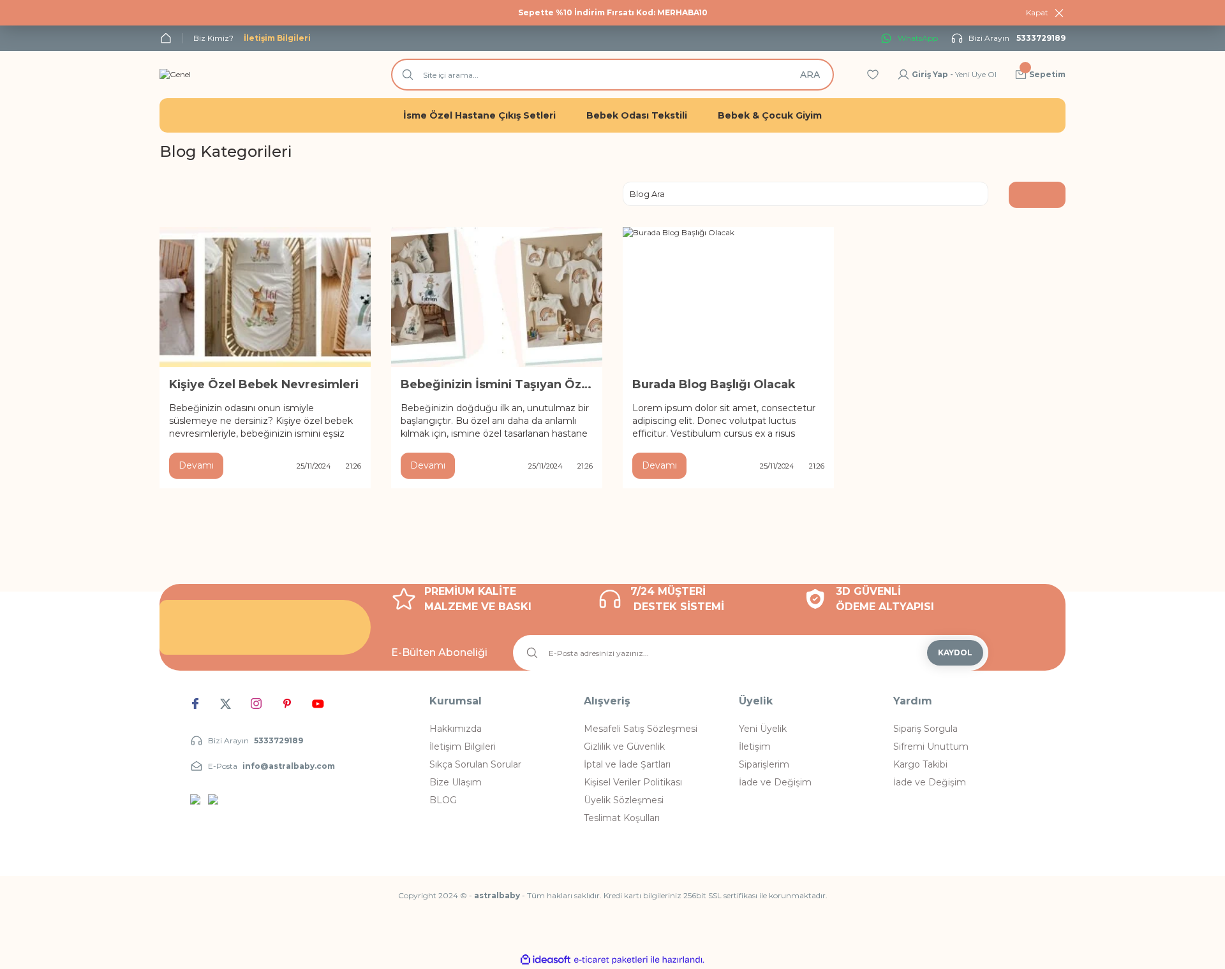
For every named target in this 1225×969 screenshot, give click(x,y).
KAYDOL (955, 652)
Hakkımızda (455, 728)
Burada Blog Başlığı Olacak (714, 384)
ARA (810, 74)
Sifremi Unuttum (931, 746)
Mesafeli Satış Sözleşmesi (640, 728)
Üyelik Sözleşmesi (624, 800)
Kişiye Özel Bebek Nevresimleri (264, 384)
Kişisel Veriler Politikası (633, 782)
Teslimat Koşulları (622, 818)
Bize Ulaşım (455, 782)
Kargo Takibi (920, 764)
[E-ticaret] (611, 959)
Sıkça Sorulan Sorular (475, 764)
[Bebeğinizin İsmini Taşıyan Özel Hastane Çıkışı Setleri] (496, 297)
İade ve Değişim (775, 782)
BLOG (443, 800)
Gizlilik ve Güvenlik (624, 746)
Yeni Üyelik (763, 728)
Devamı (196, 465)
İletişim (755, 746)
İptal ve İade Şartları (627, 764)
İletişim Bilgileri (462, 746)
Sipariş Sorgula (925, 728)
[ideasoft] (545, 960)
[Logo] (175, 74)
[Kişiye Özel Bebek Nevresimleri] (265, 297)
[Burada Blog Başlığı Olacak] (728, 297)
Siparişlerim (764, 764)
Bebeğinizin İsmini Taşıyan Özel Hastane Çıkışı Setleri (497, 384)
